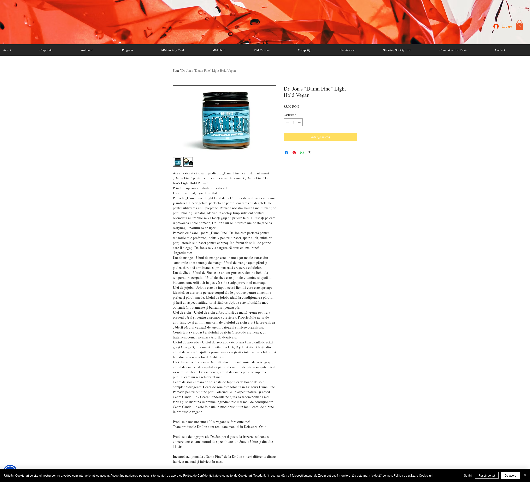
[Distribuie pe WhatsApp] (302, 152)
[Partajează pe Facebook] (286, 152)
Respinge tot (486, 475)
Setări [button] (468, 475)
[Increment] (299, 122)
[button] (519, 25)
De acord (511, 475)
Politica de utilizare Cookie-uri (413, 475)
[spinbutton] (293, 122)
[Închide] (525, 475)
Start (176, 70)
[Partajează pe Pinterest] (294, 152)
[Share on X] (309, 152)
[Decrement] (286, 122)
